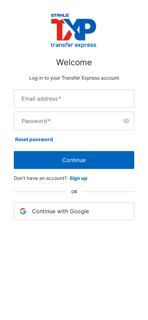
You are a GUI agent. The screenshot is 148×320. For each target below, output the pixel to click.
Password (36, 121)
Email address (41, 98)
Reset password (34, 139)
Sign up (78, 178)
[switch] (126, 121)
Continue (74, 160)
